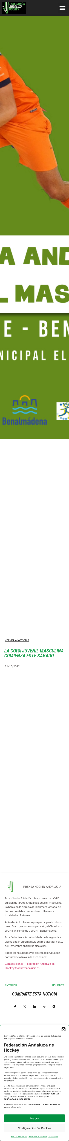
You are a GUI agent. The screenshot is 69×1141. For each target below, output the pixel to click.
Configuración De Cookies (34, 1128)
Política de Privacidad (38, 1136)
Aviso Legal (53, 1136)
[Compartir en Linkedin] (34, 1006)
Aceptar (34, 1118)
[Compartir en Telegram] (44, 1006)
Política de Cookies (19, 1136)
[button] (63, 1029)
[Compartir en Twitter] (24, 1006)
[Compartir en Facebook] (15, 1006)
